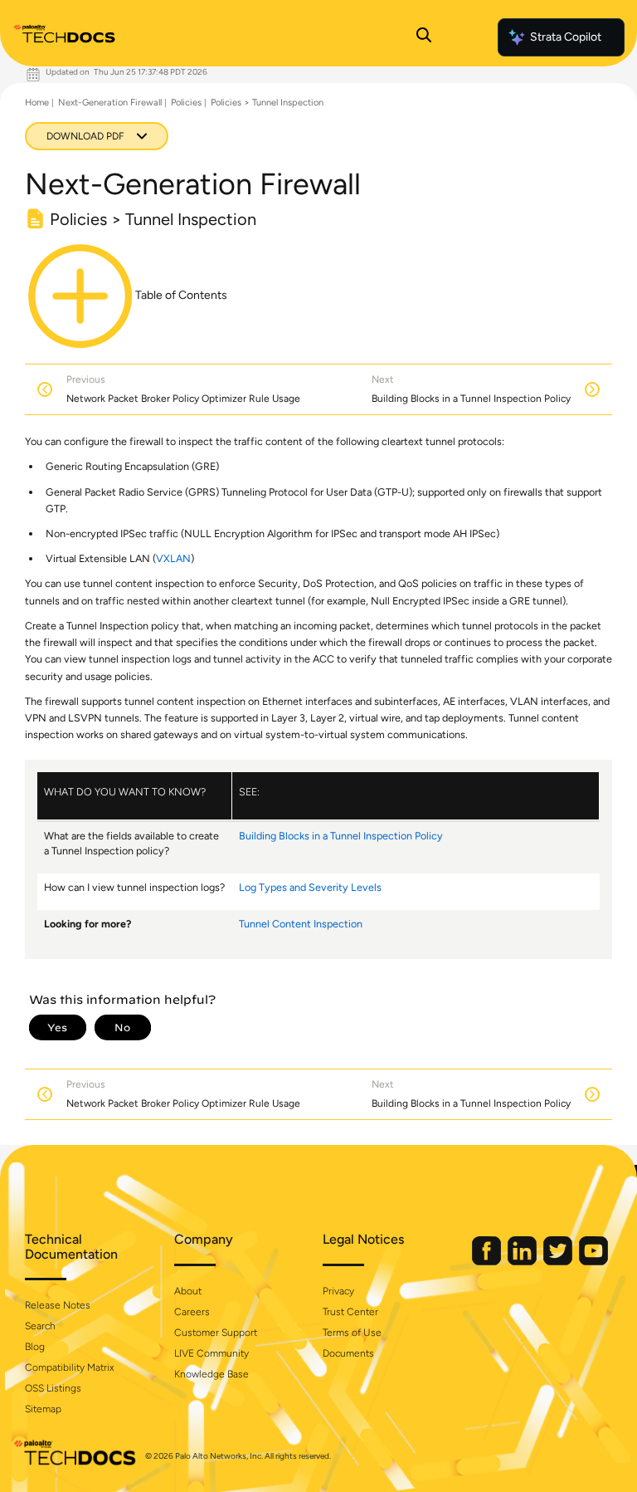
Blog (35, 1347)
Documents (348, 1353)
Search (40, 1326)
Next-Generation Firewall (110, 102)
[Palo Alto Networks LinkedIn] (523, 1262)
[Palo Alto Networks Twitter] (559, 1262)
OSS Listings (53, 1388)
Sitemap (43, 1409)
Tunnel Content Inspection (300, 923)
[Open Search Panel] (423, 37)
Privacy (338, 1291)
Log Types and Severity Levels (310, 887)
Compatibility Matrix (69, 1367)
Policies (186, 102)
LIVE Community (211, 1353)
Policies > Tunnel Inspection (267, 102)
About (188, 1291)
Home (37, 102)
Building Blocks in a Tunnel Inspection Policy (341, 835)
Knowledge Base (211, 1374)
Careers (192, 1312)
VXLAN (173, 558)
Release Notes (57, 1305)
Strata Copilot (565, 37)
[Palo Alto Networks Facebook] (487, 1262)
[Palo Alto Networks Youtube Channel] (593, 1262)
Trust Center (350, 1312)
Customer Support (215, 1332)
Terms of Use (352, 1332)
